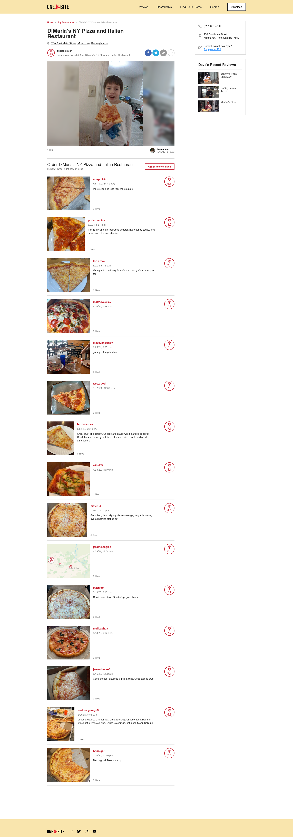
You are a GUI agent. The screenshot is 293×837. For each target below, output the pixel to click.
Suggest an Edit (212, 49)
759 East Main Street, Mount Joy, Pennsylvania (79, 43)
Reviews (143, 6)
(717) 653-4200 (212, 26)
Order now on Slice (159, 166)
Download (236, 6)
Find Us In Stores (191, 6)
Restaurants (164, 6)
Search (214, 6)
